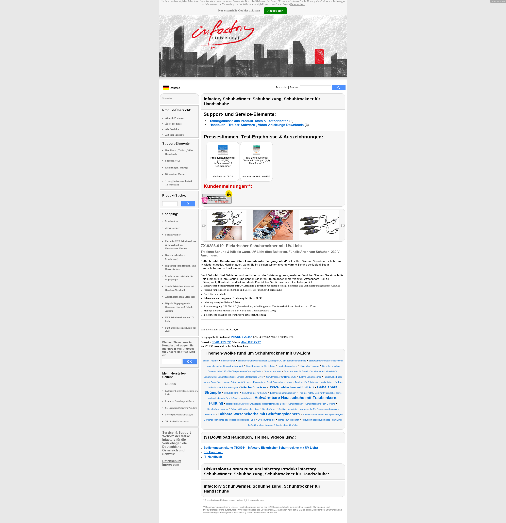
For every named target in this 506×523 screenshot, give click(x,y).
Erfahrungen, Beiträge (176, 167)
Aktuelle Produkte (174, 118)
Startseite (281, 87)
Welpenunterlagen (179, 414)
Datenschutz (297, 4)
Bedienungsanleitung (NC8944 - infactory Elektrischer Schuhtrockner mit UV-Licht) (261, 447)
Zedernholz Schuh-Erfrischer (180, 296)
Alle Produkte (172, 129)
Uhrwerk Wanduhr (181, 408)
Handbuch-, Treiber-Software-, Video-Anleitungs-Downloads (257, 125)
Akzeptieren (275, 10)
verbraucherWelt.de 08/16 (256, 176)
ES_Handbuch (213, 452)
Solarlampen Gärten (179, 401)
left (204, 225)
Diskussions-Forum (175, 174)
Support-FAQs (172, 160)
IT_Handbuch (213, 456)
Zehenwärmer (172, 228)
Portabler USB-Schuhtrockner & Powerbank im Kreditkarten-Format (180, 245)
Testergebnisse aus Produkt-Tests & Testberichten (249, 121)
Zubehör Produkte (174, 134)
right (343, 225)
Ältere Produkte (173, 123)
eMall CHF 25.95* (251, 342)
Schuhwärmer (172, 221)
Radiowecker (177, 421)
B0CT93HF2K (286, 337)
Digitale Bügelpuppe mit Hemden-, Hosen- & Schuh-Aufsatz (179, 307)
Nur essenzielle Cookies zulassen (239, 10)
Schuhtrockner (172, 234)
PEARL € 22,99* (241, 337)
